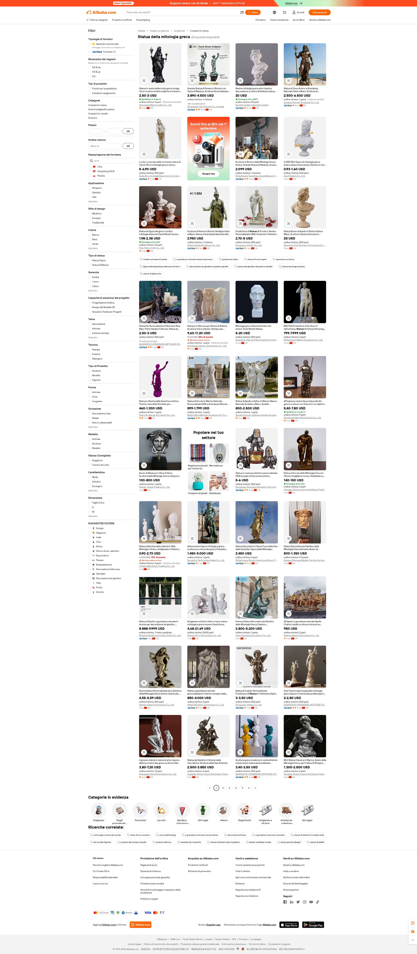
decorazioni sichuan (237, 835)
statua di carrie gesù (256, 259)
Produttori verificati (198, 865)
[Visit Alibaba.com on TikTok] (318, 902)
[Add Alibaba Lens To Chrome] (140, 924)
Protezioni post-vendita (152, 883)
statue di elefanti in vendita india (309, 835)
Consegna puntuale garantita (155, 877)
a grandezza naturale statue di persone (194, 259)
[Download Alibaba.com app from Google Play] (313, 924)
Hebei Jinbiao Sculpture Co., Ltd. (203, 245)
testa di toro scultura (140, 835)
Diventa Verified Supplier (295, 883)
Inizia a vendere (291, 871)
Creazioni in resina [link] (199, 30)
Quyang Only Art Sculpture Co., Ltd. (301, 102)
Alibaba (141, 30)
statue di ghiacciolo (152, 274)
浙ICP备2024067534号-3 (291, 949)
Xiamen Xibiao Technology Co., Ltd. (156, 704)
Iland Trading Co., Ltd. (294, 176)
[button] (242, 12)
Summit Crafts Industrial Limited (252, 105)
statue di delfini (317, 842)
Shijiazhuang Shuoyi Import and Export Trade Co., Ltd (257, 560)
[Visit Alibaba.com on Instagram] (305, 902)
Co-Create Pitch (101, 871)
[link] (413, 923)
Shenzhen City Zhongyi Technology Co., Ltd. (305, 245)
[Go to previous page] (210, 788)
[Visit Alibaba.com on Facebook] (285, 902)
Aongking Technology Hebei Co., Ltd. (205, 560)
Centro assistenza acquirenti (250, 865)
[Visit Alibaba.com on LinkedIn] (292, 902)
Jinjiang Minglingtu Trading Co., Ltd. (157, 566)
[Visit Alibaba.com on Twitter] (298, 902)
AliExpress (162, 939)
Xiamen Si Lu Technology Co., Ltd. (204, 635)
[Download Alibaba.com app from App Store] (289, 924)
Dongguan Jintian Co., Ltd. (249, 245)
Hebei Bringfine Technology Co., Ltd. (205, 704)
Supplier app (214, 924)
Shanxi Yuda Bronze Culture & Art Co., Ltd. (160, 635)
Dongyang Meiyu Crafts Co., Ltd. (155, 105)
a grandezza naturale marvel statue (201, 835)
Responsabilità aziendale (105, 877)
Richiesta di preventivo (199, 871)
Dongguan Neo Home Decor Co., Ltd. (302, 417)
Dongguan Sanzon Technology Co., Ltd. (207, 345)
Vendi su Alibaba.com (294, 865)
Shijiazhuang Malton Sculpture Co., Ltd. (303, 340)
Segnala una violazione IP (248, 889)
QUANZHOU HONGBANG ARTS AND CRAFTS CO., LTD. (160, 344)
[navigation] (111, 409)
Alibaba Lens (109, 924)
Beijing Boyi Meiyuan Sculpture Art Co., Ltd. (208, 415)
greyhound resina (230, 259)
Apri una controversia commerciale (253, 877)
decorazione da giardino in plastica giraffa (209, 266)
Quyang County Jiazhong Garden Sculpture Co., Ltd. (257, 415)
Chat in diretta (243, 871)
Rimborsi (240, 883)
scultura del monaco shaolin (133, 842)
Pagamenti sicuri (148, 865)
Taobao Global (222, 939)
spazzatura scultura (285, 259)
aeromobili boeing (167, 835)
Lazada (208, 939)
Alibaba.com (269, 924)
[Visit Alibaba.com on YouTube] (311, 902)
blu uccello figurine (102, 842)
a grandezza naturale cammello (270, 835)
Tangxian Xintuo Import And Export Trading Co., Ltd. (305, 489)
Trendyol (243, 939)
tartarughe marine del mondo (107, 835)
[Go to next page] (255, 788)
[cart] (285, 13)
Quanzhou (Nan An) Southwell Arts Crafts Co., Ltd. (257, 340)
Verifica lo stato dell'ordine (296, 877)
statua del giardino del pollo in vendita (255, 266)
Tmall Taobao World (192, 939)
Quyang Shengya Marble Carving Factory (304, 560)
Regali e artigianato (159, 30)
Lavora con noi (100, 883)
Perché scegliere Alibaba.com (108, 865)
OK (128, 131)
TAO (234, 939)
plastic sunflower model (260, 842)
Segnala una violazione (247, 896)
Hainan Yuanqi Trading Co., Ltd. (154, 487)
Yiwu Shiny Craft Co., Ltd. (151, 248)
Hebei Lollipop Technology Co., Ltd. (301, 635)
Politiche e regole (149, 899)
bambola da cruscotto (191, 842)
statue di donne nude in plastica (225, 842)
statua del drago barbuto (293, 266)
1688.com (175, 939)
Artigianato (179, 30)
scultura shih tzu (163, 842)
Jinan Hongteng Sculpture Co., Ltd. (253, 635)
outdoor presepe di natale (155, 259)
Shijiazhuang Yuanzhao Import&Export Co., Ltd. (257, 176)
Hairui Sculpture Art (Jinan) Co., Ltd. (157, 415)
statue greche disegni (290, 842)
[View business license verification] (237, 949)
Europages (255, 939)
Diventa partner (291, 889)
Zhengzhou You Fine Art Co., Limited (205, 106)
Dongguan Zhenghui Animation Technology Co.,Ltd (257, 487)
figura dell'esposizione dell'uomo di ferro (161, 266)
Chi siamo (98, 858)
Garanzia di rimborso (150, 871)
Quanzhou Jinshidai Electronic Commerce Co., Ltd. (160, 176)
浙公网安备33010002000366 (261, 949)
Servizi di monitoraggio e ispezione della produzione (160, 891)
